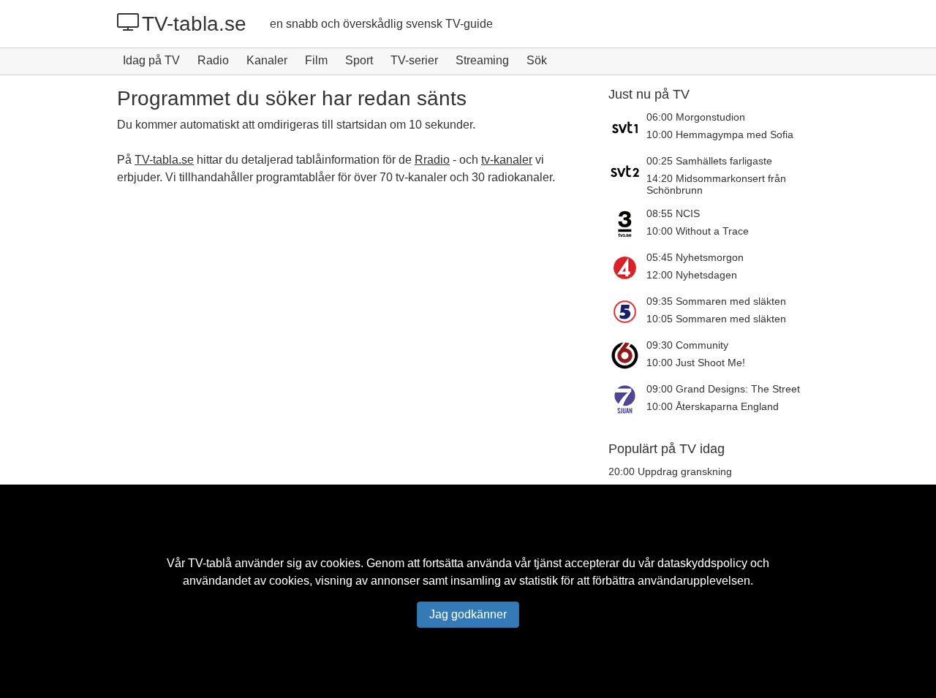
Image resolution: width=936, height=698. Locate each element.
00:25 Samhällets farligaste (709, 161)
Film (316, 60)
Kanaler (266, 60)
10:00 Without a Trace (697, 231)
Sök (536, 60)
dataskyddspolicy (702, 563)
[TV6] (627, 355)
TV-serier (414, 60)
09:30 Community (687, 345)
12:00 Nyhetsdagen (691, 275)
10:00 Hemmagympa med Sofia (719, 134)
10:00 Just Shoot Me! (695, 362)
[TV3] (627, 224)
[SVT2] (627, 175)
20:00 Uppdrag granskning (670, 471)
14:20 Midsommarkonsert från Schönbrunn (716, 184)
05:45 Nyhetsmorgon (695, 257)
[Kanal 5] (627, 311)
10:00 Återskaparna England (712, 406)
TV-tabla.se (194, 23)
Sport (359, 60)
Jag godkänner (468, 614)
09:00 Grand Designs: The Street (723, 389)
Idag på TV (151, 60)
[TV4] (627, 268)
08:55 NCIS (673, 213)
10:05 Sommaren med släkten (716, 319)
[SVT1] (627, 127)
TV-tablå (210, 563)
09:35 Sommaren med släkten (716, 301)
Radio (213, 60)
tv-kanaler (506, 159)
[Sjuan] (627, 399)
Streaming (482, 60)
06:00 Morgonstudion (695, 117)
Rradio (432, 159)
